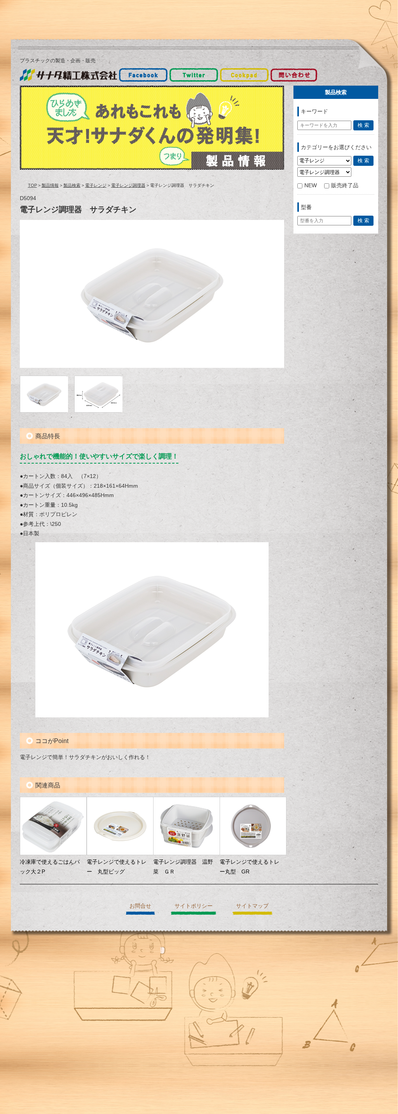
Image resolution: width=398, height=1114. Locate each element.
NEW (310, 185)
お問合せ (140, 906)
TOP (32, 185)
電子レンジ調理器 (128, 185)
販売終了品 (344, 185)
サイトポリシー (194, 906)
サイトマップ (252, 906)
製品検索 (71, 185)
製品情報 (50, 185)
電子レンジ (95, 185)
